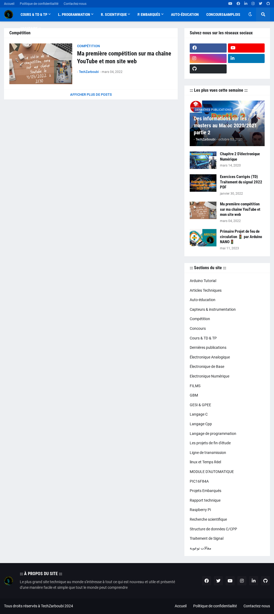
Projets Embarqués (205, 491)
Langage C (199, 414)
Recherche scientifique (208, 519)
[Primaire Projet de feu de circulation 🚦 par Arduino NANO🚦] (203, 237)
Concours (198, 328)
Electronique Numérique (209, 376)
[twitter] (260, 4)
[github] (268, 4)
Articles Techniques (206, 290)
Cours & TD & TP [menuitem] (34, 14)
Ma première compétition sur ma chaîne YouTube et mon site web (124, 57)
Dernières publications (208, 347)
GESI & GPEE (200, 405)
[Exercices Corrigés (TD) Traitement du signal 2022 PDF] (203, 183)
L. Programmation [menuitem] (74, 14)
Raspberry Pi (200, 510)
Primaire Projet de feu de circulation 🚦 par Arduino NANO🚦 (241, 236)
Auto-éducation (202, 300)
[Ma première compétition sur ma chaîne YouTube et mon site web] (40, 63)
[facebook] (238, 4)
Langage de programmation (213, 433)
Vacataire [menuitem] (29, 28)
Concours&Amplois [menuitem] (223, 14)
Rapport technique (205, 500)
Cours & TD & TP (203, 338)
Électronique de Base (207, 366)
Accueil (9, 4)
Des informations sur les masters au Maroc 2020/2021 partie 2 (225, 125)
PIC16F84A (199, 481)
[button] (250, 14)
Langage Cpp (201, 424)
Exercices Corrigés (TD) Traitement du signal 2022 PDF (241, 182)
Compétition (200, 319)
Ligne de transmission (208, 452)
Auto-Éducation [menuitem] (185, 14)
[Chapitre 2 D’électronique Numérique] (203, 160)
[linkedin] (245, 4)
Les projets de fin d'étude (210, 443)
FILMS (195, 386)
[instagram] (253, 4)
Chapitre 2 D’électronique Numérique (240, 156)
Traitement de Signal (206, 538)
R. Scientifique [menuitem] (114, 14)
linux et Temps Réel (205, 462)
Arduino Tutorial (203, 281)
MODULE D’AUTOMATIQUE (212, 471)
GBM (194, 395)
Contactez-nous (75, 4)
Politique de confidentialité (39, 4)
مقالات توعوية (200, 548)
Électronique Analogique (210, 357)
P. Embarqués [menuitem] (149, 14)
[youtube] (230, 4)
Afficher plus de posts (91, 95)
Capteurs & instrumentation (213, 309)
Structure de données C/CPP (213, 529)
